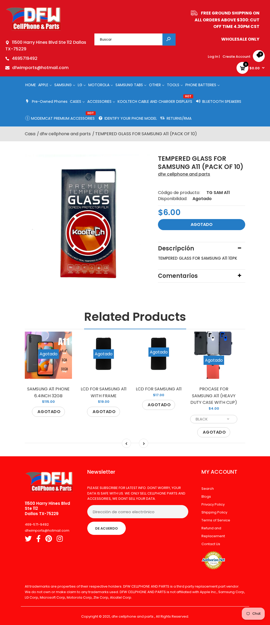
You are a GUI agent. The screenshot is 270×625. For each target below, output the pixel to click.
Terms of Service (215, 520)
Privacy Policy (213, 504)
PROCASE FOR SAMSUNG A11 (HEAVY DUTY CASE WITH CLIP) (213, 395)
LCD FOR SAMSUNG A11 (159, 389)
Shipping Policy (214, 512)
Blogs (206, 496)
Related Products (135, 316)
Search (207, 488)
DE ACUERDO (106, 528)
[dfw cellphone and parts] (33, 30)
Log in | (214, 56)
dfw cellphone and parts (184, 174)
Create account (236, 56)
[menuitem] (30, 84)
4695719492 (24, 58)
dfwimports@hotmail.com (40, 68)
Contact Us (210, 543)
